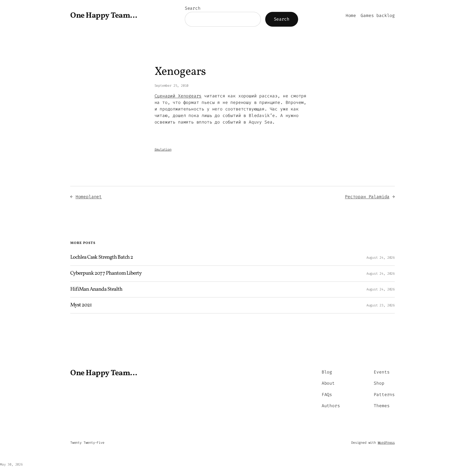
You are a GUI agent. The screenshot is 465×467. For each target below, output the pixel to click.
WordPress (386, 442)
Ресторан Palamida (367, 197)
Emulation (163, 149)
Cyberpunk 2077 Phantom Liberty (106, 274)
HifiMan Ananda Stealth (96, 290)
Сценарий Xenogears (178, 96)
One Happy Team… (103, 15)
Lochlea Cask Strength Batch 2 (101, 258)
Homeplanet (89, 197)
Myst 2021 (81, 305)
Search (193, 8)
